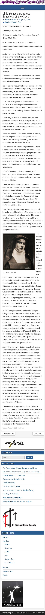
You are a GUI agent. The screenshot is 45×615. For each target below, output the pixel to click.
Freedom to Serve (9, 483)
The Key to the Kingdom (11, 486)
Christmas (8, 548)
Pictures (6, 567)
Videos (5, 575)
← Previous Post (8, 434)
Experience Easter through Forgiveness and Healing (21, 472)
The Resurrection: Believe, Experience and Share (20, 468)
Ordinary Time (16, 22)
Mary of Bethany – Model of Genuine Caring (18, 490)
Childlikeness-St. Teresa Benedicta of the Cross (16, 15)
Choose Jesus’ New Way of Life (14, 479)
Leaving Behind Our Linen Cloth (14, 475)
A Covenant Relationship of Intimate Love (17, 501)
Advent (7, 544)
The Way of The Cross (10, 494)
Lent (6, 555)
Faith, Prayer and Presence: (12, 497)
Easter (7, 552)
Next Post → (38, 434)
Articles (5, 537)
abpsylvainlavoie (10, 20)
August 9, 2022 (24, 20)
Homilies (7, 22)
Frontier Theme (38, 613)
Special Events (10, 563)
